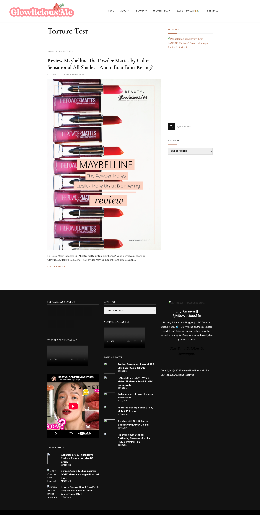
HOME (111, 11)
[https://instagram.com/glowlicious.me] (61, 311)
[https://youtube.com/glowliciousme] (52, 311)
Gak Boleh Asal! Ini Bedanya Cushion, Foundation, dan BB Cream (77, 458)
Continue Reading (56, 266)
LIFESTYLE (212, 11)
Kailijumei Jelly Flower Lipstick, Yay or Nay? (135, 395)
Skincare (173, 29)
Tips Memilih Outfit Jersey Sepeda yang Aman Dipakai (133, 423)
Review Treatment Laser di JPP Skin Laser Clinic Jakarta (136, 366)
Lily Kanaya (55, 74)
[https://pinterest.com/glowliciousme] (52, 324)
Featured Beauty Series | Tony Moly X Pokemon (135, 409)
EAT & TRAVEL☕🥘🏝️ (188, 11)
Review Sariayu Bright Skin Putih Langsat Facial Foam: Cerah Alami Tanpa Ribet (79, 490)
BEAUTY (140, 11)
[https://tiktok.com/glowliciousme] (61, 324)
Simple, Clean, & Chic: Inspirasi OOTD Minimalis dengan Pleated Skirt (80, 474)
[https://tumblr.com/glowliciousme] (88, 311)
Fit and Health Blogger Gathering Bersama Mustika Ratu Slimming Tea (134, 438)
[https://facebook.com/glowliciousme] (79, 311)
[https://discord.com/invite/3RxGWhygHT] (70, 324)
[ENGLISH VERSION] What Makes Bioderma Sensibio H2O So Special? (135, 381)
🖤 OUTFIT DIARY (161, 11)
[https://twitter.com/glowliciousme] (70, 311)
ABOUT (124, 11)
